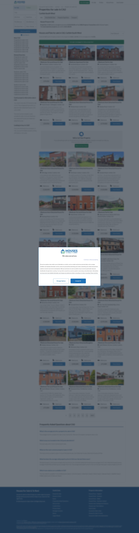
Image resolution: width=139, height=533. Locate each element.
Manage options (61, 281)
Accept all (78, 281)
